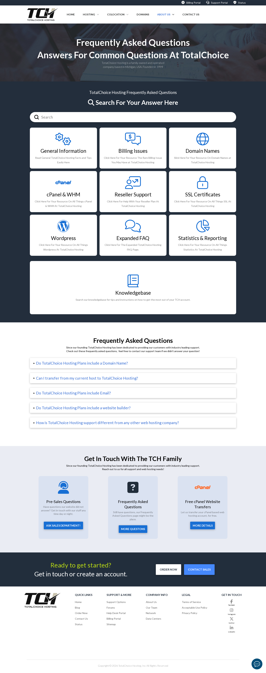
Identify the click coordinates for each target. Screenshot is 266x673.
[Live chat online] (257, 664)
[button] (133, 363)
